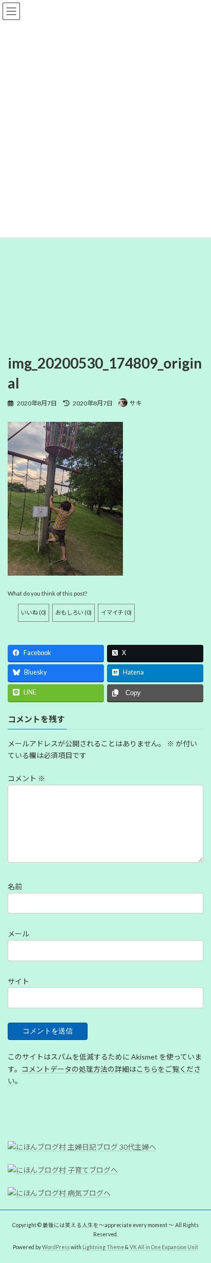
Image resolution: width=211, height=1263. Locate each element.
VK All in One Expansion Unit (164, 1247)
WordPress (56, 1247)
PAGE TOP (195, 1214)
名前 (15, 886)
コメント (26, 778)
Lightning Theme (103, 1247)
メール (18, 933)
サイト (18, 981)
